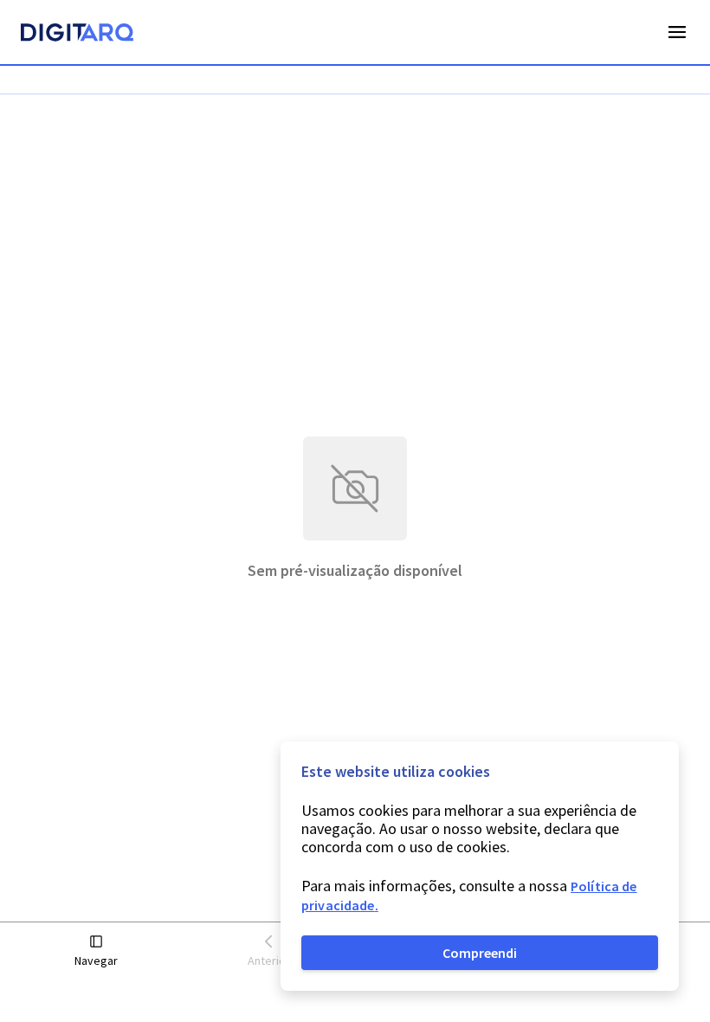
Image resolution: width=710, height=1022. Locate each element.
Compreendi (479, 952)
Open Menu (677, 32)
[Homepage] (77, 34)
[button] (96, 951)
